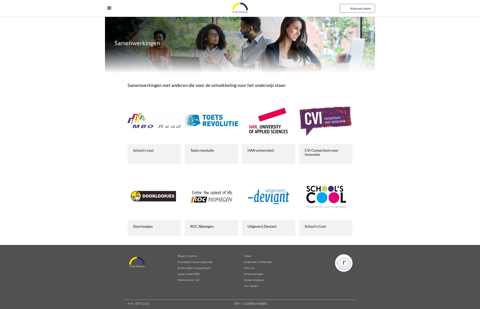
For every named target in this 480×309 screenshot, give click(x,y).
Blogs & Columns (187, 256)
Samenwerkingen (253, 273)
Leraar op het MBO (189, 273)
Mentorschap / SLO (189, 279)
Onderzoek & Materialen (258, 261)
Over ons (249, 267)
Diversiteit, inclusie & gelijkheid (195, 261)
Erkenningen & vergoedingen (194, 267)
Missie (247, 256)
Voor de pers (251, 285)
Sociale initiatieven (254, 279)
